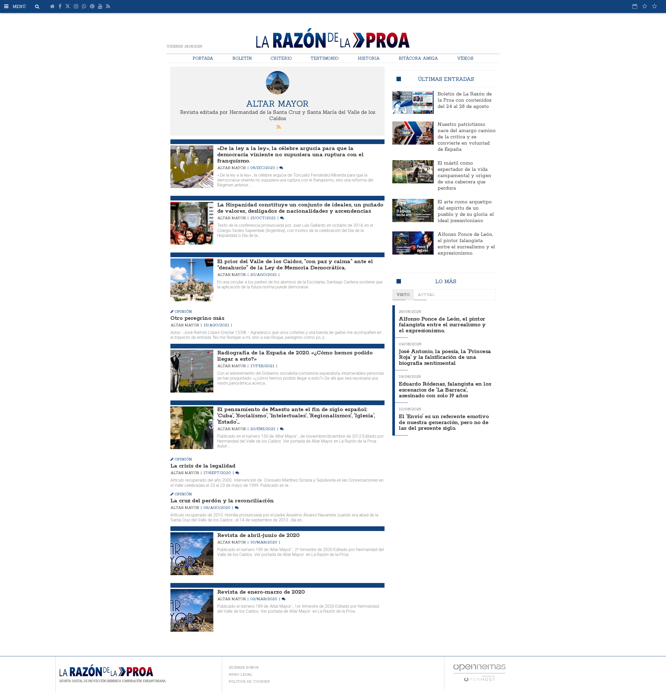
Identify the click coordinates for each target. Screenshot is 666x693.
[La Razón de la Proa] (333, 37)
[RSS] (108, 6)
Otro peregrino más (197, 318)
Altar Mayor (232, 167)
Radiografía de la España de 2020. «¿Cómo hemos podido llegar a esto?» (295, 356)
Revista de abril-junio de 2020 (258, 535)
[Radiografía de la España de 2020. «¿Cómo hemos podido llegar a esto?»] (191, 371)
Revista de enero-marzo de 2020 (261, 592)
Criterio (281, 58)
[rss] (279, 127)
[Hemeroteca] (634, 6)
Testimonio (325, 58)
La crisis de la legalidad (202, 466)
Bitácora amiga (418, 58)
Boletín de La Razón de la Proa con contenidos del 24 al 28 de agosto (465, 100)
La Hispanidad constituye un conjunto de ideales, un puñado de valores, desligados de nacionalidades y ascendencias (300, 208)
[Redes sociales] (644, 6)
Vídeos (465, 58)
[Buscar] (37, 6)
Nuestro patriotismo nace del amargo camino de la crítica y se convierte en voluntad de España (467, 137)
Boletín (242, 58)
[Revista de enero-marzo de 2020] (191, 610)
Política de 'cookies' (249, 681)
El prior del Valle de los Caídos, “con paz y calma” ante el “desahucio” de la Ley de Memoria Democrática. (295, 264)
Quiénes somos (244, 667)
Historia (369, 58)
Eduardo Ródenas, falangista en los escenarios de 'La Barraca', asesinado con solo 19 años (445, 390)
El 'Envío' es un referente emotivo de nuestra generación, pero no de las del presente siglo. (444, 422)
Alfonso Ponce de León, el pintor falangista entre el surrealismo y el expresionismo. (466, 243)
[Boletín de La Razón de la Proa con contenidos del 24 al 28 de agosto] (413, 102)
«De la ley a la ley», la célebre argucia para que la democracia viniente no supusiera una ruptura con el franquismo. (290, 155)
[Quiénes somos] (654, 6)
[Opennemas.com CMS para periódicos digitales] (479, 673)
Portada (203, 58)
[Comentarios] (281, 167)
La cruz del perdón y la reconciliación (222, 500)
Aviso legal (240, 674)
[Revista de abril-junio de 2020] (191, 553)
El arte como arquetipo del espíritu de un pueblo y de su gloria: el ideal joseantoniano (466, 211)
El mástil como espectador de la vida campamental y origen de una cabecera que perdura (464, 175)
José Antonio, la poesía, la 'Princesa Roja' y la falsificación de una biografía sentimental (445, 357)
